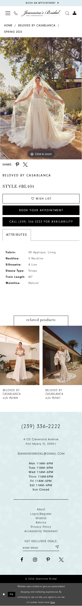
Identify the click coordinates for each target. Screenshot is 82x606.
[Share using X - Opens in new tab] (25, 164)
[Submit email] (56, 547)
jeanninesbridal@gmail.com (41, 453)
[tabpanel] (41, 98)
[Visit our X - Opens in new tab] (61, 559)
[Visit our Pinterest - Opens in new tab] (48, 559)
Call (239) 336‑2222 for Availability (41, 221)
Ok (12, 594)
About (41, 509)
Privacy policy (41, 526)
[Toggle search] (67, 13)
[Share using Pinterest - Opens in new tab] (17, 164)
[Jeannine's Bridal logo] (41, 13)
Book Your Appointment (41, 210)
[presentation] (19, 355)
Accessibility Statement (40, 531)
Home (8, 25)
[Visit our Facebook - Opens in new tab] (22, 559)
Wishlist (41, 518)
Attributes (16, 235)
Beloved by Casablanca (37, 25)
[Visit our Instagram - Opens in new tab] (35, 559)
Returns (41, 522)
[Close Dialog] (4, 594)
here (52, 602)
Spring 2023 (13, 31)
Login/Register (40, 514)
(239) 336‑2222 (41, 426)
